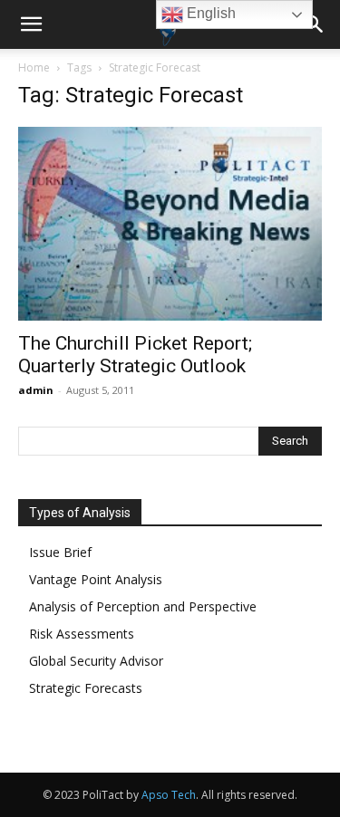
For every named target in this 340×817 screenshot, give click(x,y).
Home (34, 67)
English (209, 13)
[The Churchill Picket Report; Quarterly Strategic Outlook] (170, 224)
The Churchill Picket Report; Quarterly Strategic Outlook (135, 354)
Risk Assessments (81, 633)
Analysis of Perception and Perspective (143, 606)
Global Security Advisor (96, 660)
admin (35, 390)
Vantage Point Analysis (95, 579)
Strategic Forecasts (85, 688)
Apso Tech (168, 795)
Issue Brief (60, 552)
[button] (31, 24)
